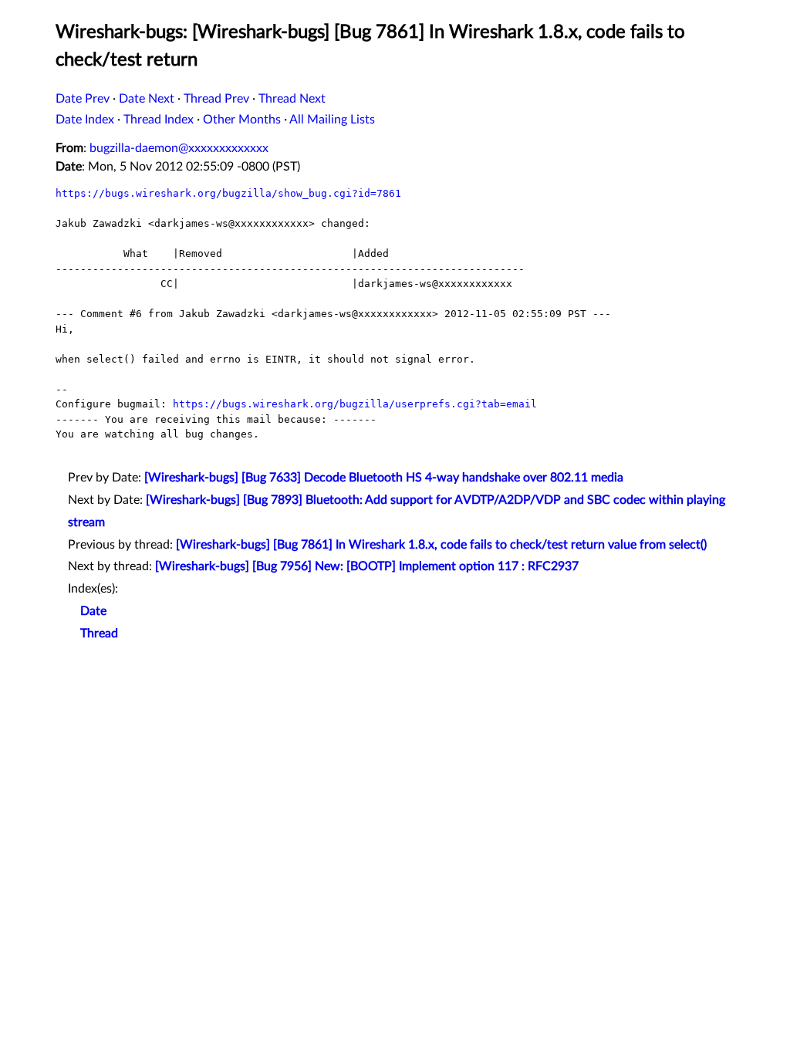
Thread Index (158, 119)
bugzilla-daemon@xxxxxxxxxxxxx (178, 148)
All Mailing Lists (332, 119)
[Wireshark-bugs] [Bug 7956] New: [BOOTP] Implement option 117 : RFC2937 (367, 566)
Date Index (85, 119)
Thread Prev (216, 99)
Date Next (146, 99)
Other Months (242, 119)
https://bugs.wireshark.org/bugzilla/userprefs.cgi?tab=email (355, 404)
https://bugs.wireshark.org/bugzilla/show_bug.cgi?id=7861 (228, 193)
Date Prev (83, 99)
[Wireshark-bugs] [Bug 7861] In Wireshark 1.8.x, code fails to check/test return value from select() (441, 545)
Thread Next (292, 99)
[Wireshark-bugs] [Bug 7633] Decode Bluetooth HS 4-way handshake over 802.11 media (383, 477)
